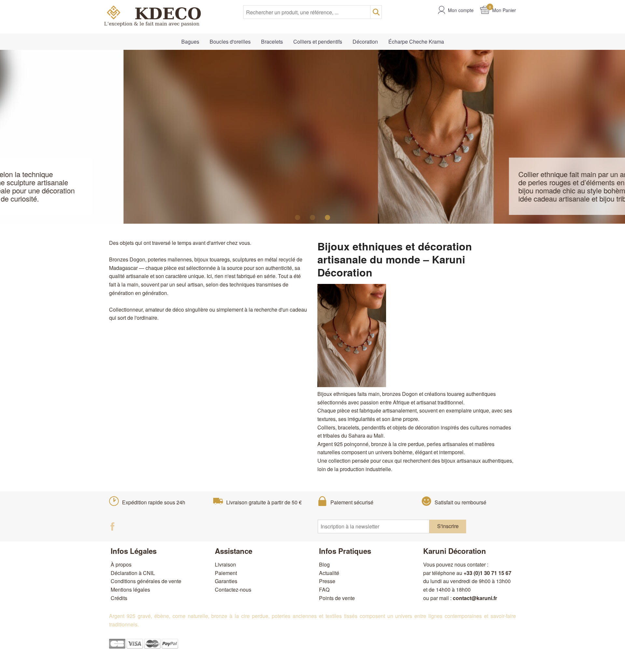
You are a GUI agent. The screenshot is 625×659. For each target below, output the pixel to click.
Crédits (119, 598)
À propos (121, 564)
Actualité (329, 573)
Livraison (225, 564)
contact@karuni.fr (475, 598)
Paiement (226, 573)
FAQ (324, 589)
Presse (327, 581)
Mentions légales (130, 589)
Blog (324, 564)
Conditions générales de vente (146, 581)
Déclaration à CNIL (133, 573)
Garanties (226, 581)
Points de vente (337, 598)
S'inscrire (448, 526)
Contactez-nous (233, 589)
